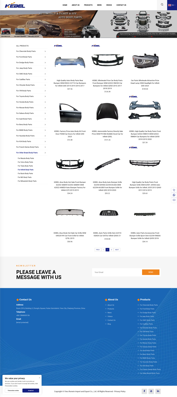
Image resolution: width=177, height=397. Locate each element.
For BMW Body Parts (24, 130)
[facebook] (144, 391)
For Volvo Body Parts (25, 162)
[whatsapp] (174, 195)
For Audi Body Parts (24, 119)
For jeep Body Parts (24, 68)
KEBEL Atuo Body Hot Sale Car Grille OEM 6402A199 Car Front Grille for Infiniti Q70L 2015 (70, 235)
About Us (75, 5)
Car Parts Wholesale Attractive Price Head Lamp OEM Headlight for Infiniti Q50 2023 (145, 83)
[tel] (174, 190)
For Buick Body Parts (25, 173)
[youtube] (151, 391)
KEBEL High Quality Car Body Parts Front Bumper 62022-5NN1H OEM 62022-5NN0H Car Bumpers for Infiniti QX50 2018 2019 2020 (145, 135)
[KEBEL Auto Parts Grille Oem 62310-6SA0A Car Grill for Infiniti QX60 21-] (107, 213)
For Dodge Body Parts (24, 62)
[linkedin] (158, 391)
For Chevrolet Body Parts (26, 51)
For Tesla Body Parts (25, 166)
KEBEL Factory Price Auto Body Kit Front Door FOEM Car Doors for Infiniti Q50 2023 (70, 134)
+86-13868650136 (23, 315)
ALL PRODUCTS (22, 46)
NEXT (117, 249)
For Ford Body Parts (24, 57)
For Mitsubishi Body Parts (27, 181)
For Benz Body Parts (24, 124)
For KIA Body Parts (23, 141)
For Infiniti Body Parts (25, 170)
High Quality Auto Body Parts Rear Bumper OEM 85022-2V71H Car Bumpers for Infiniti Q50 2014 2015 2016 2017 (70, 83)
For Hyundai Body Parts (25, 136)
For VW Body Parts (23, 91)
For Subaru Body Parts (25, 113)
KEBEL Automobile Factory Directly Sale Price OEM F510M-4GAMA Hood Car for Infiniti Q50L (107, 134)
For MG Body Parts (24, 177)
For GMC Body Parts (24, 74)
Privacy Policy (119, 391)
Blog (109, 324)
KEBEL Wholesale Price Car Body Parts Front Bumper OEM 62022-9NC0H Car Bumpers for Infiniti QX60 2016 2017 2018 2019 (107, 84)
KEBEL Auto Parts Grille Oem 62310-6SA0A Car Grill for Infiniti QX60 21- (107, 234)
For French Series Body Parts (27, 147)
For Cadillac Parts (23, 79)
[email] (174, 200)
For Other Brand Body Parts (27, 153)
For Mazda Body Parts (26, 158)
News (99, 5)
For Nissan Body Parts (25, 108)
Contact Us (121, 5)
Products (88, 5)
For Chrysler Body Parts (25, 85)
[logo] (15, 5)
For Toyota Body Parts (25, 96)
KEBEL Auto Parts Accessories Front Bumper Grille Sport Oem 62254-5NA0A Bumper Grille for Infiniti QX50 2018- (145, 235)
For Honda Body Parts (24, 102)
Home (65, 5)
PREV (98, 249)
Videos (109, 5)
